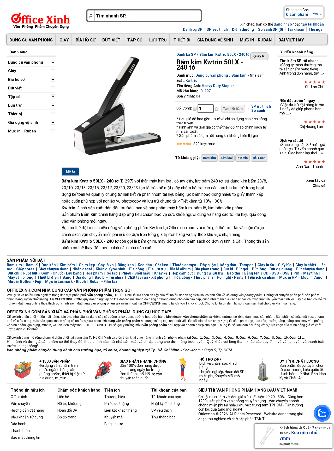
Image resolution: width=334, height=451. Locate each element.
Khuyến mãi (113, 417)
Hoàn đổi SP (67, 410)
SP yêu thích (217, 29)
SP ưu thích (261, 106)
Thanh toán (20, 431)
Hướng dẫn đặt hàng (27, 410)
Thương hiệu (114, 397)
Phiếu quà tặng (116, 403)
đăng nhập (283, 24)
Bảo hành (18, 424)
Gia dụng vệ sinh (215, 40)
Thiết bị (182, 40)
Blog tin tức (113, 424)
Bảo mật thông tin (25, 437)
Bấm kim (239, 75)
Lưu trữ (158, 40)
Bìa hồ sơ (86, 40)
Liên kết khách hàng (120, 410)
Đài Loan (259, 158)
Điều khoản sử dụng (27, 417)
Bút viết (111, 40)
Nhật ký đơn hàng (165, 403)
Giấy (64, 40)
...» (322, 73)
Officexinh (19, 397)
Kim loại (226, 158)
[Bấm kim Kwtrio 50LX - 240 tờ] (116, 156)
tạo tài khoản (312, 24)
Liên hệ (63, 397)
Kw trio (192, 80)
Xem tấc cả (315, 180)
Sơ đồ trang (66, 417)
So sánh (258, 110)
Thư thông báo (163, 417)
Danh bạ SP (192, 29)
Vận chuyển (20, 403)
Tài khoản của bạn (166, 397)
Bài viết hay (291, 40)
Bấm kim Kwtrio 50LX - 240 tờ (224, 54)
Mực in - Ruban (256, 40)
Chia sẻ (319, 186)
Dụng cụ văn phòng (31, 40)
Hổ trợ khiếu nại (69, 403)
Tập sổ (134, 40)
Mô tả (70, 171)
